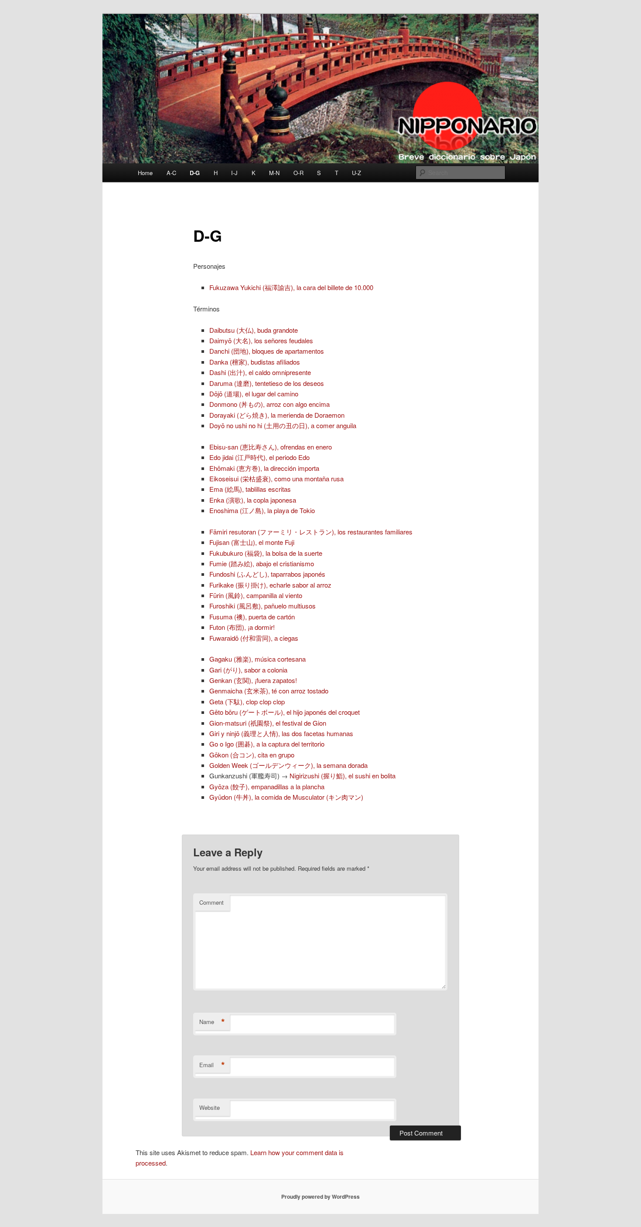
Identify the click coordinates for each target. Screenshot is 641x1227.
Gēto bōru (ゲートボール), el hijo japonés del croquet (284, 712)
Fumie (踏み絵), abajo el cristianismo (261, 563)
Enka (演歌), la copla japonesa (252, 499)
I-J (234, 173)
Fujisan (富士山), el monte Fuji (251, 542)
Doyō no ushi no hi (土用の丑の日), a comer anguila (282, 425)
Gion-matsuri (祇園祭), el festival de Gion (267, 722)
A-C (171, 173)
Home (145, 173)
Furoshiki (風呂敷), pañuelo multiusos (262, 605)
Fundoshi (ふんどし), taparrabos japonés (267, 573)
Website (209, 1107)
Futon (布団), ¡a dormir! (242, 627)
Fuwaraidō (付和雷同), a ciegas (253, 637)
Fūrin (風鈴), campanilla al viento (255, 595)
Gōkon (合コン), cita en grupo (251, 754)
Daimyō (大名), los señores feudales (261, 340)
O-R (298, 173)
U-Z (356, 173)
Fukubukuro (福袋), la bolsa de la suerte (265, 553)
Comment (211, 902)
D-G (195, 173)
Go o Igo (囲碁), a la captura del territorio (266, 743)
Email (212, 1065)
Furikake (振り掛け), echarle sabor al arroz (270, 584)
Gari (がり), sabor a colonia (248, 669)
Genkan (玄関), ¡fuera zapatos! (253, 680)
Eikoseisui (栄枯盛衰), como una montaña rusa (276, 478)
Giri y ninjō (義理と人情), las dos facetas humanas (281, 733)
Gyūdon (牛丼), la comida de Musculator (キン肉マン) (286, 796)
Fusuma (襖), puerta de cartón (252, 616)
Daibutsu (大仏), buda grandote (253, 330)
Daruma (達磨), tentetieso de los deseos (266, 383)
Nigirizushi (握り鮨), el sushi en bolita (343, 775)
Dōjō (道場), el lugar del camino (253, 393)
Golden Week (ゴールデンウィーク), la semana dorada (288, 765)
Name (212, 1022)
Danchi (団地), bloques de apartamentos (266, 350)
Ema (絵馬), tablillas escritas (250, 489)
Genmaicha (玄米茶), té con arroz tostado (268, 690)
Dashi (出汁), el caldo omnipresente (260, 372)
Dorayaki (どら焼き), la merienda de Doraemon (276, 414)
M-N (274, 173)
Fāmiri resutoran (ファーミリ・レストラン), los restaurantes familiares (311, 531)
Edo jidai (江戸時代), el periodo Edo (259, 457)
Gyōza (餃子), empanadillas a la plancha (266, 786)
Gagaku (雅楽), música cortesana (257, 658)
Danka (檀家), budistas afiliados (254, 361)
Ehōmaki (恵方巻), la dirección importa (264, 468)
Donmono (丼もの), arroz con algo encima (269, 404)
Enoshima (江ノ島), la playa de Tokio (262, 510)
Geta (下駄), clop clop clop (247, 701)
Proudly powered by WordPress (320, 1196)
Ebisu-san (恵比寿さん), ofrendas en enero (270, 446)
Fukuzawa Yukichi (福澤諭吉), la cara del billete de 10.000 (291, 287)
